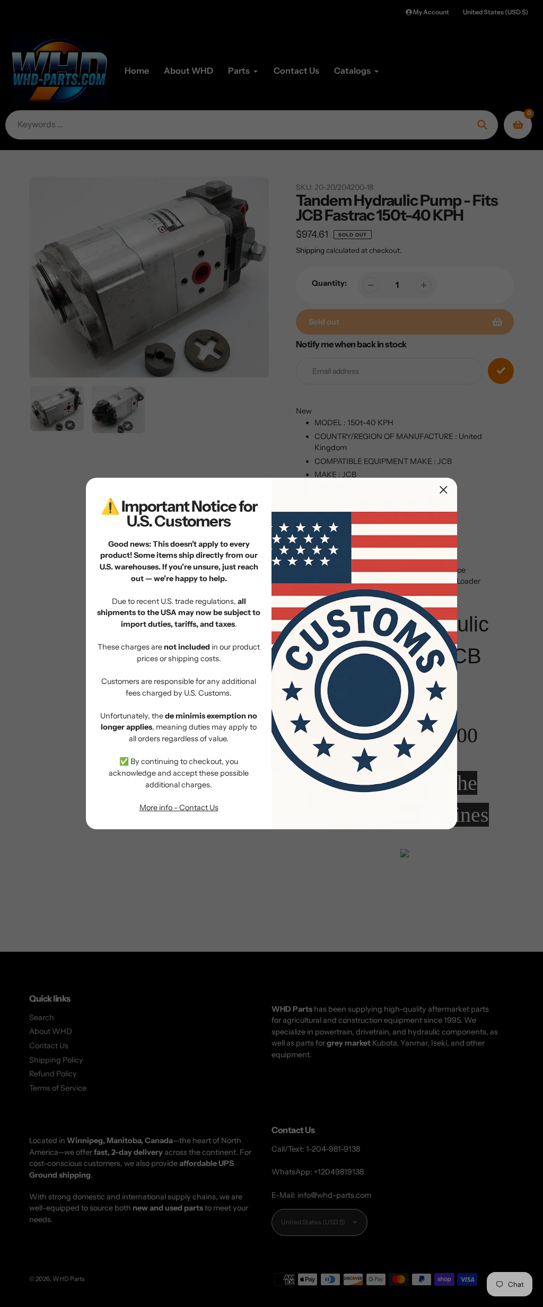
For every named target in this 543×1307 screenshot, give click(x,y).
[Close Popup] (443, 489)
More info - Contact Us (178, 807)
